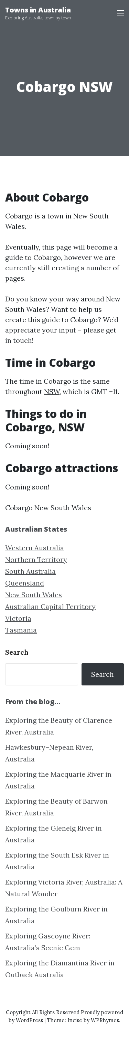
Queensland (24, 583)
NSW (52, 391)
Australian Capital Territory (50, 606)
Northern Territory (36, 559)
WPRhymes (105, 1020)
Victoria (18, 618)
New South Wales (33, 594)
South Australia (30, 571)
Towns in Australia (38, 10)
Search (17, 652)
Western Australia (34, 547)
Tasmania (21, 630)
